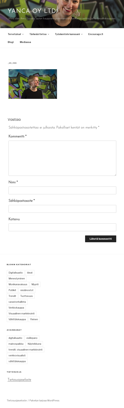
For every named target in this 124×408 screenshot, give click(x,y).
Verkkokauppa (16, 307)
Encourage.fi (95, 34)
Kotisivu (14, 219)
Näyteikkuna (34, 343)
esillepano (31, 338)
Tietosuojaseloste (19, 379)
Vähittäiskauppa (17, 319)
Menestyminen (17, 278)
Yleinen (34, 319)
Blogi (11, 42)
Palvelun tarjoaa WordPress (44, 400)
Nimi (13, 182)
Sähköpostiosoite (22, 201)
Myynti (35, 284)
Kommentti (17, 136)
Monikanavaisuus (18, 284)
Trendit (12, 296)
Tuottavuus (26, 296)
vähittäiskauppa (17, 361)
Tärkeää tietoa (37, 34)
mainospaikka (16, 343)
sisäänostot (26, 290)
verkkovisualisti (17, 355)
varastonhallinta (17, 301)
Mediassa (25, 42)
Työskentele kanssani (67, 34)
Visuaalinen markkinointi (22, 313)
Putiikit (12, 290)
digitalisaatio (15, 338)
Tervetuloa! (14, 34)
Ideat (30, 272)
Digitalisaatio (16, 272)
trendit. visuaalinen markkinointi (25, 349)
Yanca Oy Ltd (32, 11)
